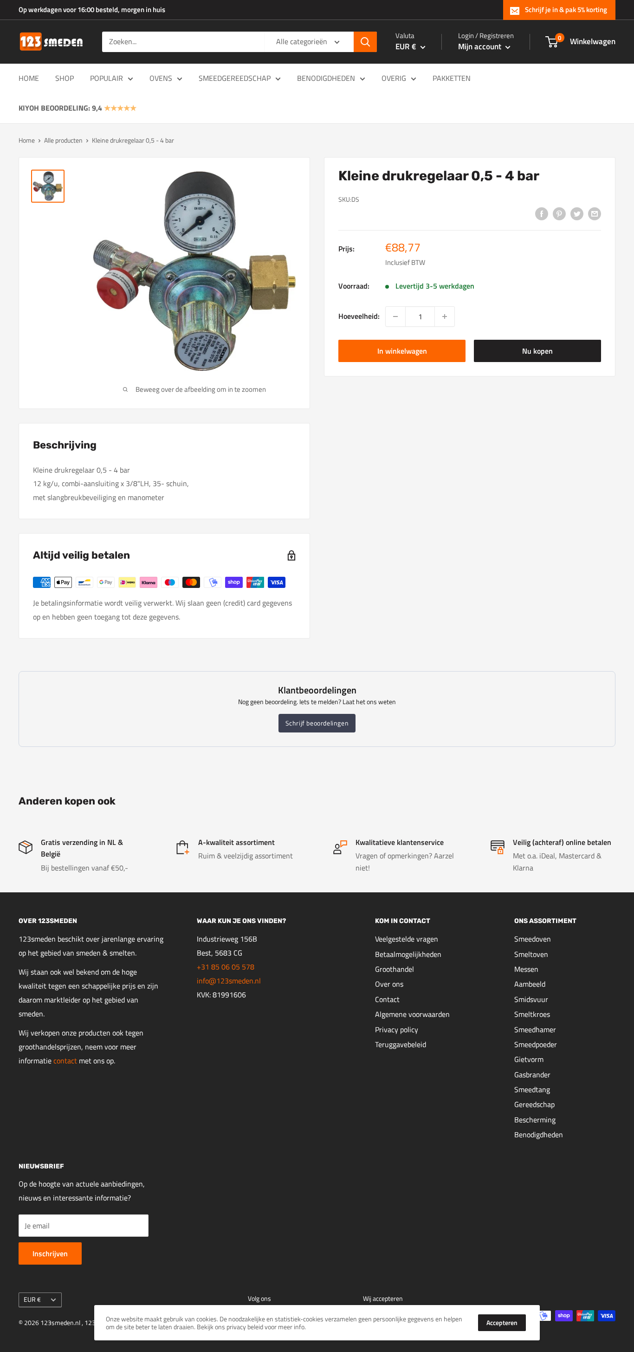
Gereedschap (534, 1104)
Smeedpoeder (535, 1044)
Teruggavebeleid (400, 1044)
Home (29, 78)
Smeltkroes (532, 1014)
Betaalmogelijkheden (408, 954)
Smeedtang (532, 1089)
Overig (394, 78)
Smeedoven (532, 938)
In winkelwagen (402, 350)
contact (66, 1060)
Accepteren (502, 1322)
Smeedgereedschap (235, 78)
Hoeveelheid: (359, 316)
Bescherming (535, 1119)
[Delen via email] (594, 213)
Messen (526, 969)
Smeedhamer (535, 1029)
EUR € (32, 1299)
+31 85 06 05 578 (225, 966)
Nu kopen (537, 350)
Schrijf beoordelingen (317, 723)
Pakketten (452, 78)
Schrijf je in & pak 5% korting (566, 9)
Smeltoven (531, 954)
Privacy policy (396, 1029)
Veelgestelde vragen (406, 938)
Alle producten (63, 140)
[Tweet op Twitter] (576, 213)
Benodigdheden (326, 78)
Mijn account (480, 46)
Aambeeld (529, 983)
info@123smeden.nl (229, 980)
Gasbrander (532, 1074)
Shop (64, 78)
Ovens (160, 78)
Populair (106, 78)
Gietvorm (528, 1059)
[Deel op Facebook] (541, 213)
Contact (387, 999)
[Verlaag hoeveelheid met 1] (395, 316)
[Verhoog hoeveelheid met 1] (444, 316)
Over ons (389, 983)
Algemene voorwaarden (412, 1014)
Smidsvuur (531, 999)
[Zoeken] (365, 42)
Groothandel (394, 969)
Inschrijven (50, 1253)
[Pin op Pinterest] (559, 213)
